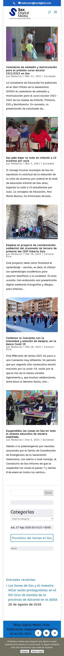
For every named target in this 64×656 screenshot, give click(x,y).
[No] (60, 646)
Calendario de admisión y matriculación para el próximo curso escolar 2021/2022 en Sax (31, 70)
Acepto (24, 651)
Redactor (17, 76)
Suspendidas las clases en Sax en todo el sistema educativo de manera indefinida (31, 434)
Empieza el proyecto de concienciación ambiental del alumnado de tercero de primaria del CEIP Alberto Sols (31, 248)
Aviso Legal (37, 651)
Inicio (14, 548)
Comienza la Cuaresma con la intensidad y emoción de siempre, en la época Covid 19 (31, 341)
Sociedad (50, 76)
